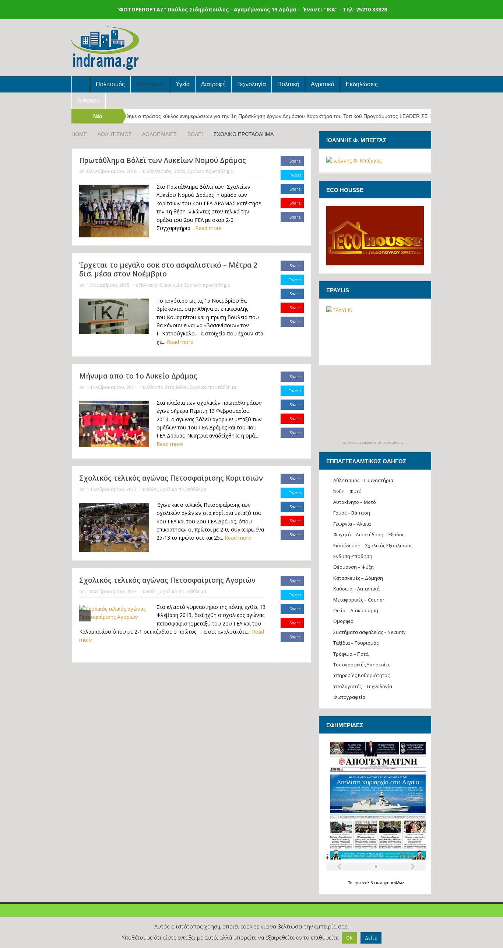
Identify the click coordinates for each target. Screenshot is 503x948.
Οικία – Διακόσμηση (355, 610)
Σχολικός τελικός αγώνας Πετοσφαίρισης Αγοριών (167, 580)
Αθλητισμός (150, 84)
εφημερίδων (393, 882)
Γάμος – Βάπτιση (351, 512)
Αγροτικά (322, 84)
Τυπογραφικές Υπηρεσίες (361, 664)
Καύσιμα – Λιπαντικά (356, 588)
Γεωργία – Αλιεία (352, 523)
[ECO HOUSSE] (375, 234)
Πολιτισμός (110, 84)
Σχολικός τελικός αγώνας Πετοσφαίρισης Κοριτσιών (171, 478)
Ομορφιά (343, 621)
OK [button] (349, 937)
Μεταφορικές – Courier (358, 599)
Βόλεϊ (179, 171)
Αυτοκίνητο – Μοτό (354, 502)
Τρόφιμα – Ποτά (351, 654)
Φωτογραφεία (349, 697)
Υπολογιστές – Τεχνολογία (362, 686)
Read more (209, 227)
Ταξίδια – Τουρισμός (356, 642)
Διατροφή (213, 84)
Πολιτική (288, 84)
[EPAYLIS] (375, 332)
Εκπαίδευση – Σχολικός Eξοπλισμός (372, 545)
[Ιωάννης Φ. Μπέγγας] (353, 160)
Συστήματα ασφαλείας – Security (369, 632)
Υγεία (183, 84)
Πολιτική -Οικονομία (160, 285)
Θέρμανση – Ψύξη (353, 567)
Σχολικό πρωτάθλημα (210, 171)
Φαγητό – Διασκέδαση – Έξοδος (368, 534)
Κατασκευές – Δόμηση (358, 578)
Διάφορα (88, 100)
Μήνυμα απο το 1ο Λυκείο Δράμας (138, 376)
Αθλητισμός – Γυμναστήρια (363, 480)
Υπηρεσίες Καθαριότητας (361, 675)
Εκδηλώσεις (362, 84)
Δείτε (371, 937)
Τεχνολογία (251, 84)
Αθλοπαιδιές (160, 387)
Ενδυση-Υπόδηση (352, 556)
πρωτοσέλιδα (364, 882)
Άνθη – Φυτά (347, 491)
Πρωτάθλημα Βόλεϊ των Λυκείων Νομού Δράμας (162, 160)
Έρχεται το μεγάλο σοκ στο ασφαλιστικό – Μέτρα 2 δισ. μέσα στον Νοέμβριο (168, 269)
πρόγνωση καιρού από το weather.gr (374, 443)
